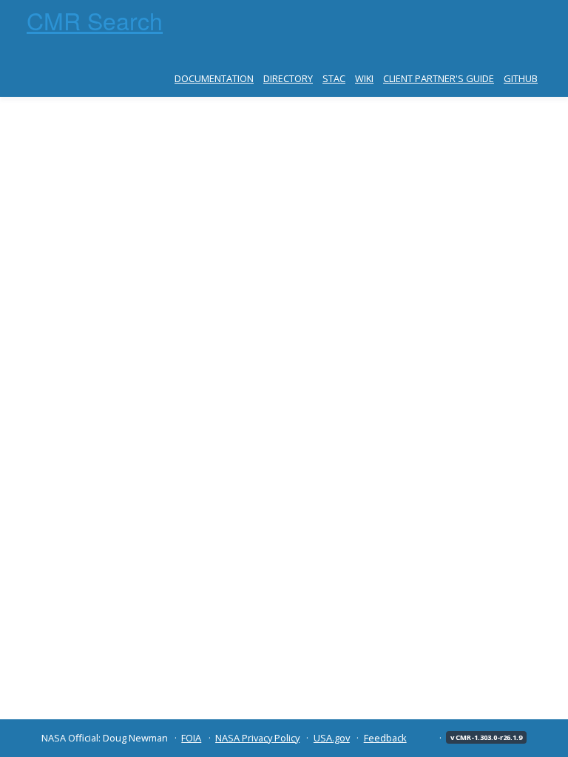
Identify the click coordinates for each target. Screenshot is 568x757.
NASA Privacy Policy (257, 737)
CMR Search (95, 20)
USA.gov (332, 737)
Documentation (214, 78)
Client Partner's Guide (438, 78)
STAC (333, 78)
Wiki (364, 78)
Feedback (385, 737)
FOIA (191, 737)
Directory (288, 78)
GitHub (521, 78)
